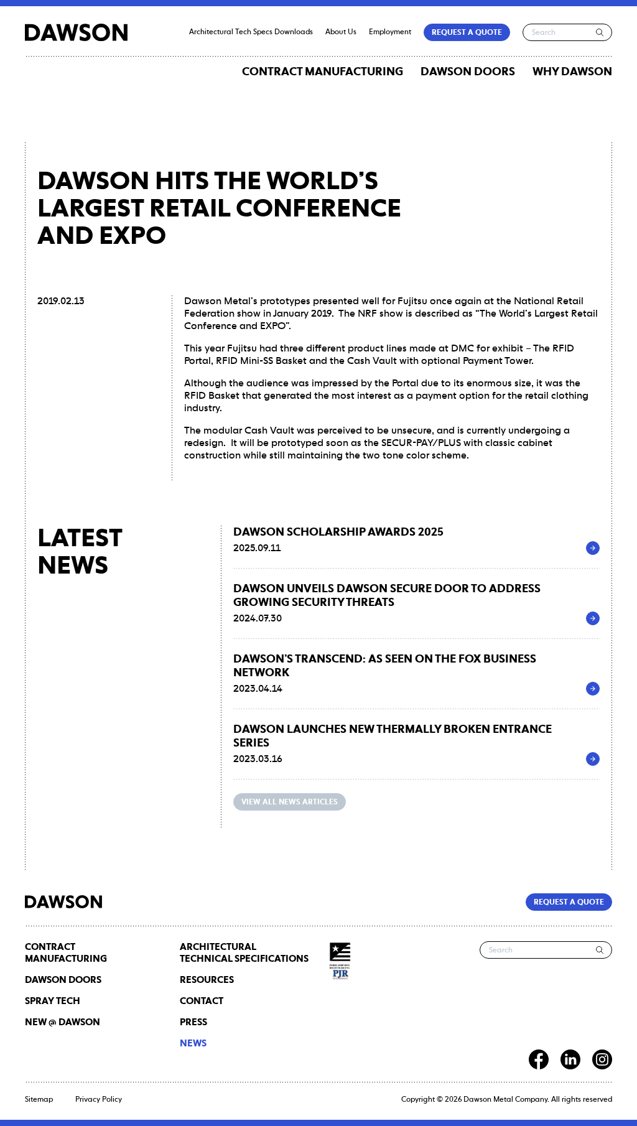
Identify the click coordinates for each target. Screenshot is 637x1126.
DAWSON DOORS (468, 72)
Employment (390, 32)
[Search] (600, 32)
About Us (340, 32)
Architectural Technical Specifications (244, 953)
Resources (207, 980)
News (193, 1043)
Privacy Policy (98, 1100)
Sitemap (39, 1100)
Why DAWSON (572, 72)
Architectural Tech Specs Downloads (251, 32)
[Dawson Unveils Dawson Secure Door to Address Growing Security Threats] (593, 618)
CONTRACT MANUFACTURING (322, 72)
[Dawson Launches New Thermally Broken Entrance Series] (593, 759)
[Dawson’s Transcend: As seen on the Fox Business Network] (593, 689)
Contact (201, 1001)
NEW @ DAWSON (62, 1022)
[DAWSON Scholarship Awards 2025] (593, 548)
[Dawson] (76, 32)
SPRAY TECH (52, 1001)
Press (193, 1022)
